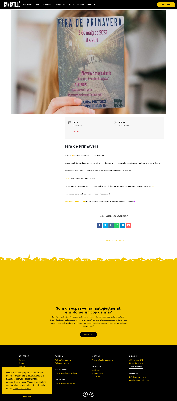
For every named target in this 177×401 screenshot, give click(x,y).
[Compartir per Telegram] (122, 225)
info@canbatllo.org (137, 377)
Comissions (48, 5)
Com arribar (136, 367)
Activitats (96, 370)
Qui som (22, 360)
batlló (24, 356)
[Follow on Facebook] (85, 394)
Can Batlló (27, 5)
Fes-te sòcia (166, 5)
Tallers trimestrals (63, 360)
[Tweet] (105, 225)
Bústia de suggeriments (139, 380)
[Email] (128, 225)
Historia (22, 366)
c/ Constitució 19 (136, 360)
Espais (21, 363)
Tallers (38, 5)
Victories (96, 376)
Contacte (91, 5)
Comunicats (97, 373)
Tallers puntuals (62, 363)
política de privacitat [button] (22, 389)
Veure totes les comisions (66, 373)
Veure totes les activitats (102, 360)
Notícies (80, 5)
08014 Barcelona (136, 363)
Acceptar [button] (27, 396)
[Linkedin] (111, 225)
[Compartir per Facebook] (99, 225)
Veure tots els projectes (65, 383)
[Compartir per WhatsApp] (116, 225)
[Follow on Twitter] (91, 394)
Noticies (96, 366)
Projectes (60, 5)
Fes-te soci (88, 334)
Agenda (71, 5)
